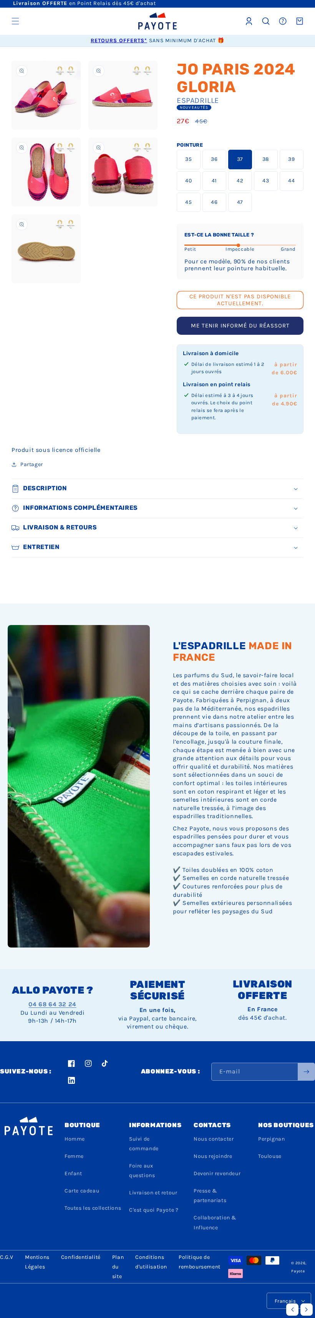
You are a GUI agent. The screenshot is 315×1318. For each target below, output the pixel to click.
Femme (74, 1156)
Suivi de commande (144, 1144)
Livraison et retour (153, 1192)
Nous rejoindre (213, 1156)
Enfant (73, 1173)
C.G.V (6, 1257)
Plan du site (118, 1267)
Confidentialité (81, 1257)
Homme (75, 1139)
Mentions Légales (37, 1262)
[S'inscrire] (306, 1071)
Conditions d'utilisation (151, 1262)
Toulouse (270, 1156)
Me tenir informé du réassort (240, 325)
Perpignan (271, 1139)
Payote (298, 1271)
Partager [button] (31, 464)
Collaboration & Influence (215, 1222)
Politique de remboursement (199, 1262)
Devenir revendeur (217, 1173)
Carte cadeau (82, 1190)
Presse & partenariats (210, 1195)
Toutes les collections (93, 1208)
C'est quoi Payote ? (153, 1210)
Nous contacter (214, 1139)
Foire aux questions (142, 1171)
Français (285, 1301)
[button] (15, 21)
